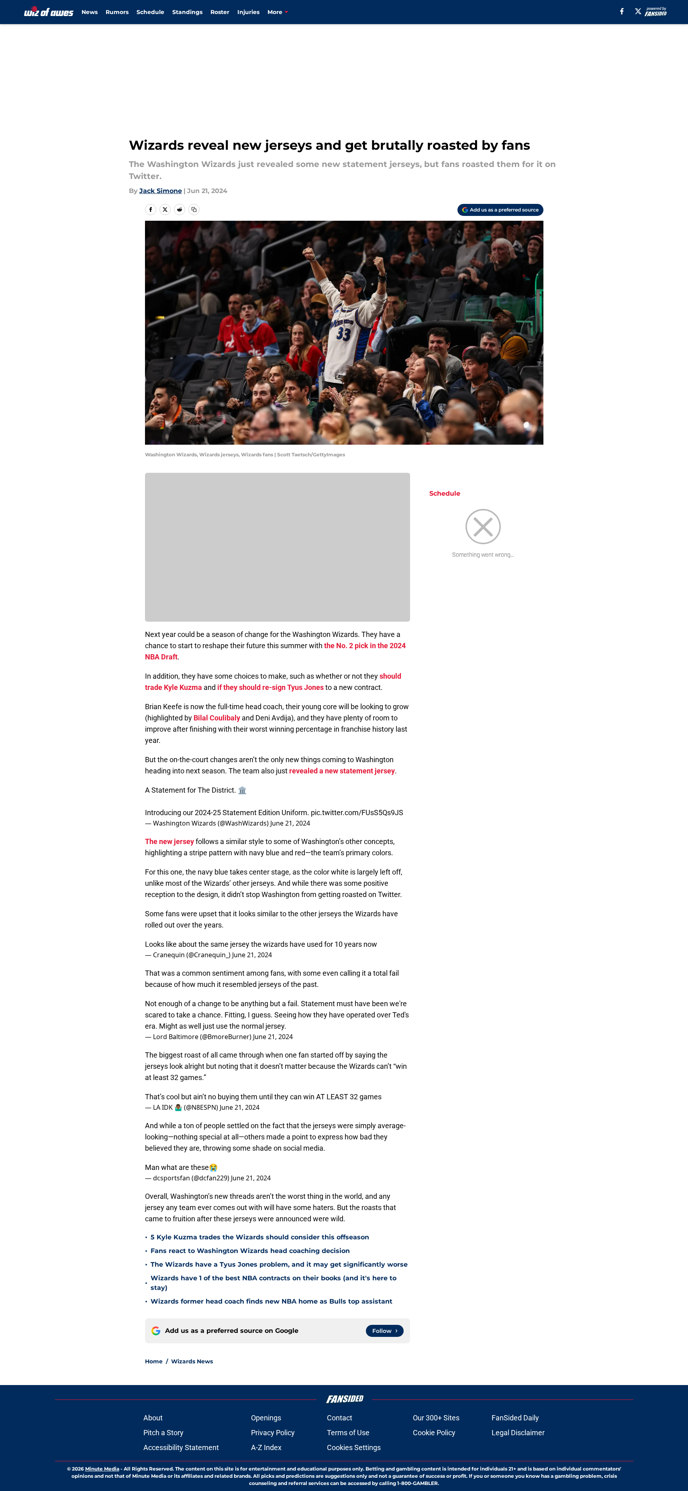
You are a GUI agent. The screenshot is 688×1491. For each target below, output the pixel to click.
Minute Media (102, 1469)
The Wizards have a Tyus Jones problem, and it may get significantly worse (279, 1264)
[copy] (194, 209)
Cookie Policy (434, 1432)
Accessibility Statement (181, 1447)
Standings (187, 12)
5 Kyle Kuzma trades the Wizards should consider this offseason (260, 1237)
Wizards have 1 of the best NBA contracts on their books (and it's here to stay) (273, 1283)
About (153, 1418)
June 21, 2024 (290, 823)
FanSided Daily (515, 1418)
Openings (266, 1418)
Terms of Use (348, 1432)
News (90, 12)
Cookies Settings (354, 1447)
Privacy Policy (273, 1432)
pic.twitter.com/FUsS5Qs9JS (357, 812)
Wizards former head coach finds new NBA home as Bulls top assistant (271, 1301)
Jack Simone (160, 191)
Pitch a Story (163, 1432)
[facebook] (622, 11)
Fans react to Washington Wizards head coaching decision (250, 1251)
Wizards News (192, 1361)
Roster (219, 12)
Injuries (248, 12)
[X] (638, 11)
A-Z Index (266, 1447)
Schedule (150, 12)
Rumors (117, 12)
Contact (339, 1418)
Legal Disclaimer (518, 1432)
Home (154, 1361)
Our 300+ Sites (436, 1418)
